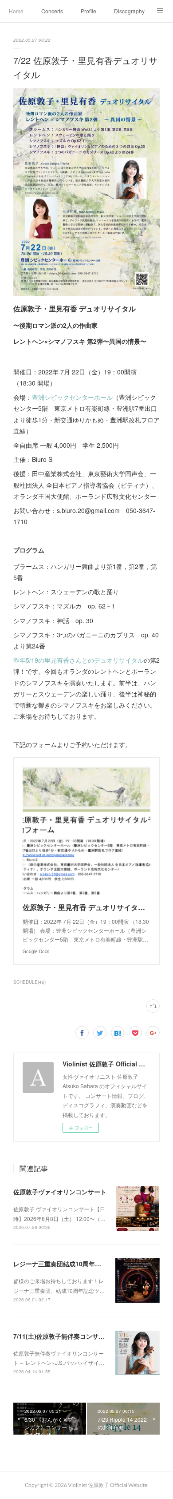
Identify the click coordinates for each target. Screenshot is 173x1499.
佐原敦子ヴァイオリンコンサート (59, 1191)
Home (16, 11)
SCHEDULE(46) (29, 982)
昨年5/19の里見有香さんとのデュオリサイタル (78, 660)
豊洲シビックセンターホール (72, 397)
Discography (129, 11)
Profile (88, 11)
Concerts (52, 11)
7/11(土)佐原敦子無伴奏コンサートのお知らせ (77, 1336)
